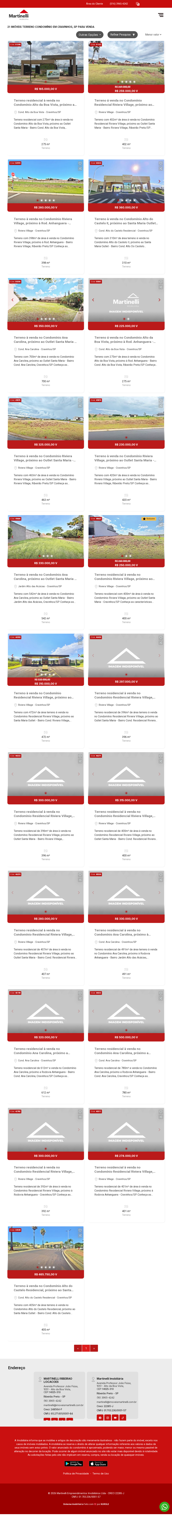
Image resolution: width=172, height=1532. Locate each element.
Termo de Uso (100, 1473)
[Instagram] (107, 1417)
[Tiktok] (122, 1417)
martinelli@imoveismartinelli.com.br (63, 1405)
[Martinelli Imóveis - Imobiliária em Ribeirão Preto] (24, 15)
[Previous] (93, 63)
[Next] (159, 63)
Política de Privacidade (76, 1473)
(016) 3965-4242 (119, 3)
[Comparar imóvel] (80, 50)
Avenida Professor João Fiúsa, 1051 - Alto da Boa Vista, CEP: (61, 1389)
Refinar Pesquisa (120, 34)
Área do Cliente (94, 3)
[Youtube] (115, 1417)
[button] (138, 4)
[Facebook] (100, 1417)
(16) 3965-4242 (52, 1400)
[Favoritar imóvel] (80, 45)
